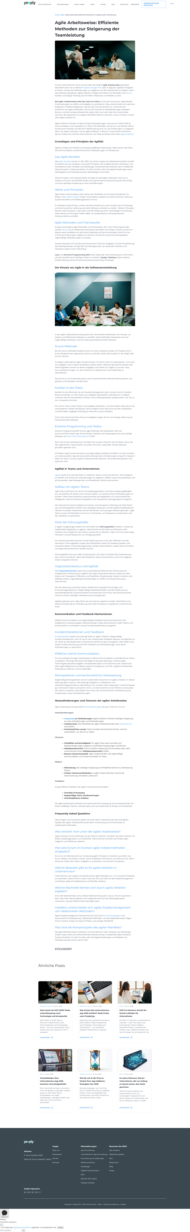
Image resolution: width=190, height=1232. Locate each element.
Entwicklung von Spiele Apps (92, 1158)
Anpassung (69, 719)
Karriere (55, 1158)
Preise (111, 1171)
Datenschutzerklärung (111, 1204)
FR (33, 1192)
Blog (113, 4)
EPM (82, 1175)
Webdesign (85, 1167)
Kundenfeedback (62, 636)
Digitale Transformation (90, 1171)
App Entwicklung (88, 1150)
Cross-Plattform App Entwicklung (94, 1154)
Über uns (56, 1150)
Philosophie (57, 1154)
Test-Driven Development (78, 436)
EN (29, 1192)
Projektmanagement (92, 88)
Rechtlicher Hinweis (89, 1204)
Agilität (58, 475)
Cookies (123, 1204)
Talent (92, 4)
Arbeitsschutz (126, 724)
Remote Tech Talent (89, 1179)
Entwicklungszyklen (112, 916)
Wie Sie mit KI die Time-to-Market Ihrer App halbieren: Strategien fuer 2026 (92, 1081)
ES (171, 4)
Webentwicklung (88, 1162)
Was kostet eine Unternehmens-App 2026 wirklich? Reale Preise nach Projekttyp (95, 1013)
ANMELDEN (135, 4)
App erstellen (114, 1150)
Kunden (103, 4)
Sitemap (55, 1162)
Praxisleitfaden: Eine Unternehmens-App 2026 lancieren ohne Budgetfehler (53, 1081)
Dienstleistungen (63, 4)
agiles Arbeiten (127, 134)
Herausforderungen (92, 707)
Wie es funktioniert (44, 4)
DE (36, 1192)
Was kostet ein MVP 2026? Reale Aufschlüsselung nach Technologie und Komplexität (55, 1013)
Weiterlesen (45, 1037)
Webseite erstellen (116, 1154)
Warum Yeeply (79, 4)
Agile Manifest (65, 161)
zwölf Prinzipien (73, 197)
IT (40, 1192)
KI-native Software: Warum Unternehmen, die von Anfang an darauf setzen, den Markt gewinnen (133, 1082)
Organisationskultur (67, 571)
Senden (60, 1227)
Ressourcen (124, 4)
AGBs (100, 1204)
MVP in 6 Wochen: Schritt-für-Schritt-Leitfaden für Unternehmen (133, 1013)
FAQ (111, 1158)
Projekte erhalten (88, 1183)
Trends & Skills (46, 1006)
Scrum (129, 93)
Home (57, 15)
